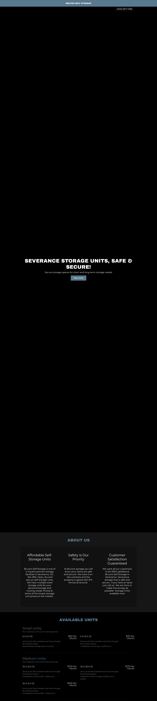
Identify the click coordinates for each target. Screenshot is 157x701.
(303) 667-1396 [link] (124, 9)
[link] (78, 3)
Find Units (78, 278)
